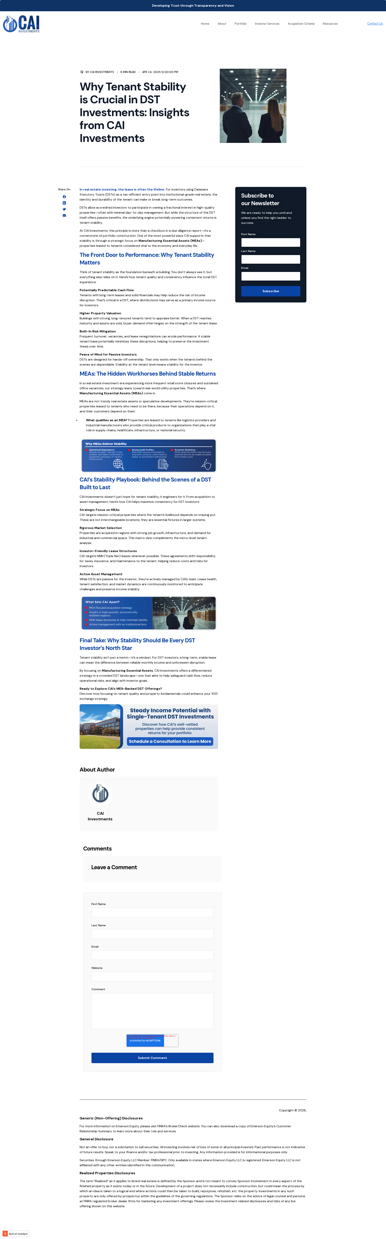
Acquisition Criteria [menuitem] (301, 24)
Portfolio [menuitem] (241, 24)
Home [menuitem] (205, 24)
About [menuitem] (222, 24)
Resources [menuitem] (330, 24)
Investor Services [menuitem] (267, 24)
